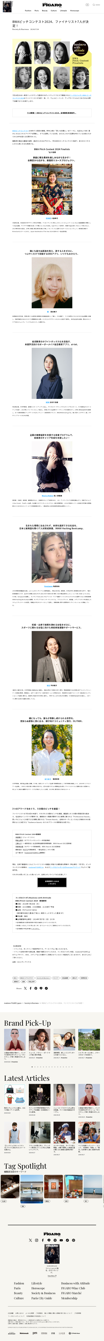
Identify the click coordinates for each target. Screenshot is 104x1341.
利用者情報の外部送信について (36, 1316)
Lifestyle (63, 10)
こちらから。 (35, 929)
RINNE (48, 218)
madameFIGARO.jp (32, 853)
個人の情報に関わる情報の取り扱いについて (58, 1313)
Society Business (43, 1293)
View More (51, 1276)
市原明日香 (19, 846)
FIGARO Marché (71, 1293)
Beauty (45, 10)
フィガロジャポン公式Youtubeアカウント (65, 867)
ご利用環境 (77, 1313)
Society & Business (43, 978)
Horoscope (74, 10)
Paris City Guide (41, 1298)
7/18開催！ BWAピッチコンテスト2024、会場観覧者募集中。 (51, 113)
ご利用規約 (39, 1313)
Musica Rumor (48, 496)
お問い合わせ (19, 1313)
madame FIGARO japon (12, 1003)
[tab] (37, 1066)
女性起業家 (65, 978)
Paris (37, 10)
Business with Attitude (75, 1283)
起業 (23, 981)
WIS (48, 685)
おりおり (48, 779)
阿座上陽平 (19, 840)
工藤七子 (19, 843)
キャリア (55, 978)
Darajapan (48, 586)
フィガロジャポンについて (16, 1316)
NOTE (25, 850)
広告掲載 (11, 1313)
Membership (69, 1298)
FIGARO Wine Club (73, 1288)
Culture (54, 10)
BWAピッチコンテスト (20, 131)
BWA (15, 978)
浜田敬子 (19, 837)
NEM (48, 402)
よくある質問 (29, 1313)
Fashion (28, 10)
